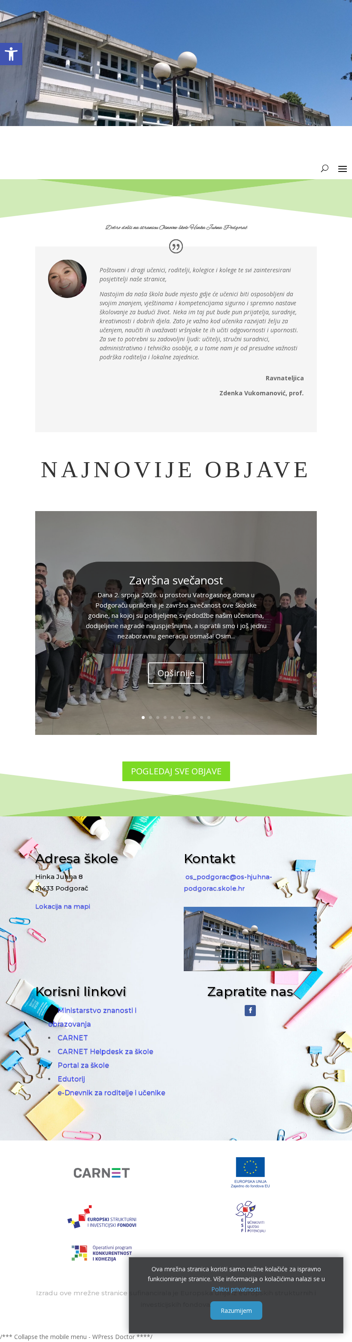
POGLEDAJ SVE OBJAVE (176, 771)
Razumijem (236, 1310)
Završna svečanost (176, 580)
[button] (11, 54)
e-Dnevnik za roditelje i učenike (111, 1093)
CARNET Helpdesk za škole (105, 1051)
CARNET (73, 1038)
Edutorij (71, 1079)
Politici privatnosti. (236, 1289)
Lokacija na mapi (62, 906)
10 (208, 717)
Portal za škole (83, 1065)
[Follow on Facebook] (250, 1010)
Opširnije (176, 673)
